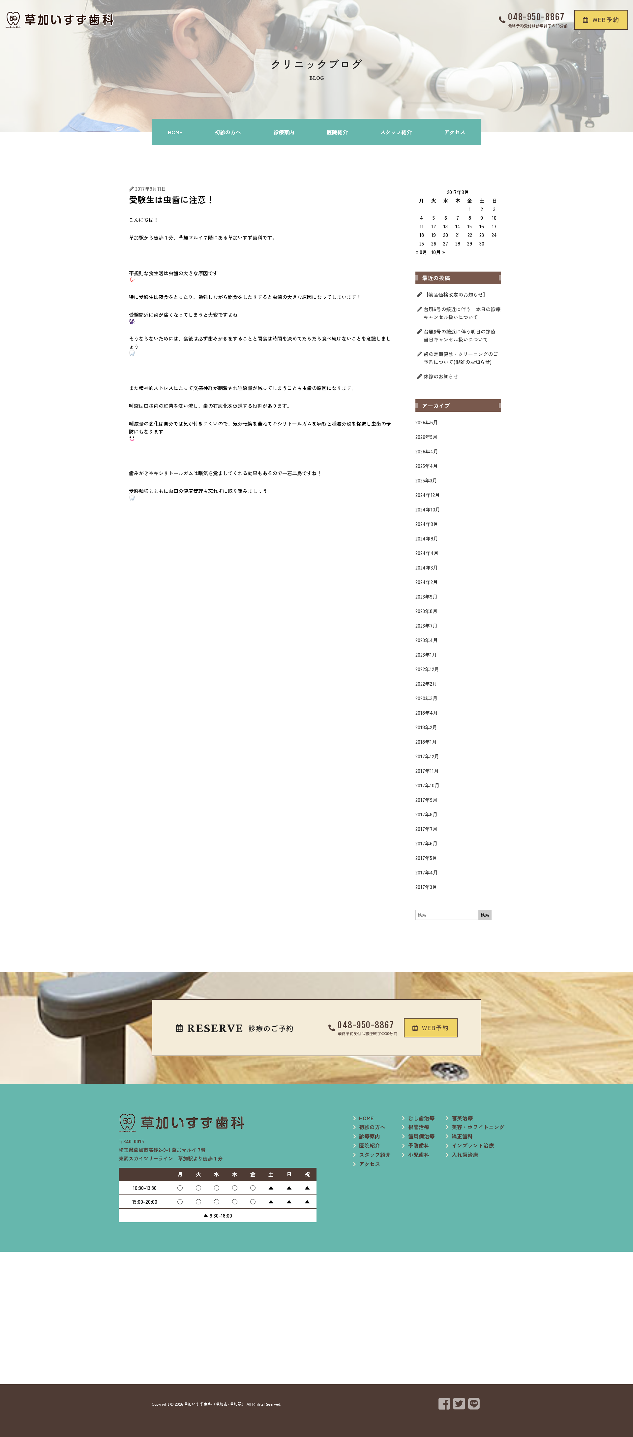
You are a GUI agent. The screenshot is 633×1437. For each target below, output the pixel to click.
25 (421, 243)
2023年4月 (426, 640)
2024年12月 (427, 494)
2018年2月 (426, 727)
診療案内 (283, 132)
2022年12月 (427, 669)
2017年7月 (426, 828)
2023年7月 (426, 625)
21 (458, 234)
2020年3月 (426, 698)
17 (494, 226)
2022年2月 (426, 683)
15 (469, 226)
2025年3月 (426, 480)
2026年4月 (426, 451)
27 (445, 243)
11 (422, 226)
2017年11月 (427, 770)
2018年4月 (426, 712)
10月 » (438, 251)
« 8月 (421, 251)
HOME (175, 132)
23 (481, 234)
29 (469, 243)
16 (481, 226)
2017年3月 (426, 886)
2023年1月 (426, 654)
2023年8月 (426, 610)
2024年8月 (426, 538)
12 (434, 226)
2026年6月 (426, 422)
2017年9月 (426, 799)
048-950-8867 (536, 17)
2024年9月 (426, 523)
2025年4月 (426, 465)
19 (433, 234)
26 (433, 243)
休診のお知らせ (441, 376)
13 (445, 226)
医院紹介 (337, 132)
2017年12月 (427, 756)
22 (469, 234)
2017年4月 (426, 872)
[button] (601, 20)
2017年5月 (426, 857)
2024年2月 (426, 581)
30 (481, 243)
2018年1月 (426, 741)
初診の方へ (228, 132)
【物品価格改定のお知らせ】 (456, 294)
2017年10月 (427, 785)
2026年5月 (426, 436)
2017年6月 (426, 843)
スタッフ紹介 (396, 132)
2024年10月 (427, 509)
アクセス (454, 132)
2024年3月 (426, 567)
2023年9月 (426, 596)
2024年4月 (426, 552)
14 (457, 226)
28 (457, 243)
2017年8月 (426, 814)
